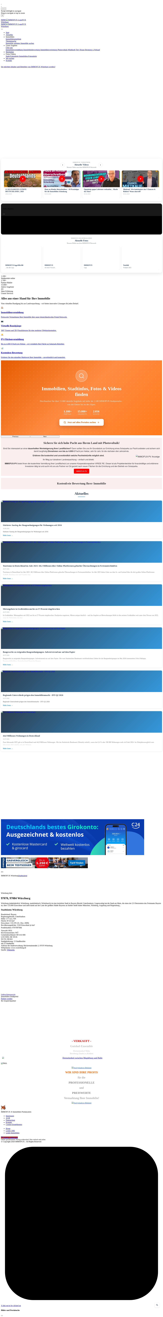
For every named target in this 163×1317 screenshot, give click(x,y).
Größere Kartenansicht (8, 994)
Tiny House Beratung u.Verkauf (87, 50)
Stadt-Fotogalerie (12, 56)
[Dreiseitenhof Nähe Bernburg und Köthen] (81, 1058)
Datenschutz (10, 1120)
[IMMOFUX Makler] (81, 1067)
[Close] (2, 29)
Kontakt (9, 1122)
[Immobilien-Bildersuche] (157, 1305)
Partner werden (6, 999)
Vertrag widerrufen (10, 1138)
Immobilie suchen (27, 43)
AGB (8, 1118)
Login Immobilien (12, 1133)
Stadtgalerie (22, 876)
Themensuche (11, 41)
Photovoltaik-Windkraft (66, 50)
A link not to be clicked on (11, 1306)
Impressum (10, 1116)
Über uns (9, 48)
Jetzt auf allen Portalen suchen (81, 422)
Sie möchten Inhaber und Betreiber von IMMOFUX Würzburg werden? (28, 67)
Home (8, 1129)
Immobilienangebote (13, 39)
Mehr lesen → (8, 535)
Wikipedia (11, 950)
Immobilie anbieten (13, 43)
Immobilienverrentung (48, 50)
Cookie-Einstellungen (14, 1124)
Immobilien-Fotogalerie (28, 56)
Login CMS (10, 1131)
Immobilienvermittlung (14, 50)
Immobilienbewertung (31, 50)
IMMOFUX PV (81, 471)
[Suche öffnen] (81, 376)
